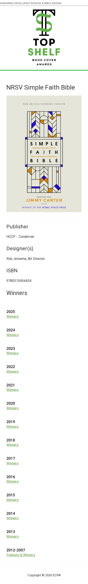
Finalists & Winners (20, 555)
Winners (12, 316)
